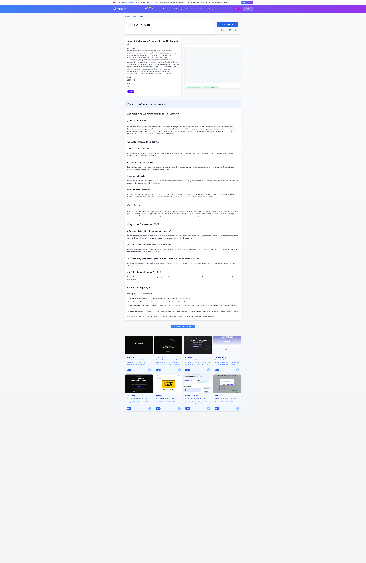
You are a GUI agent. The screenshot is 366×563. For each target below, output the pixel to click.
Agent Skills (184, 9)
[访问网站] (149, 369)
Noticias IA (194, 9)
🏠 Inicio (127, 17)
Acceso (237, 9)
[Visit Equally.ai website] (213, 66)
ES (248, 9)
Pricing (203, 9)
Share (223, 30)
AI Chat (147, 8)
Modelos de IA (172, 9)
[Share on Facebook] (235, 30)
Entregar (211, 9)
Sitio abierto (228, 24)
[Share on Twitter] (230, 30)
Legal (134, 17)
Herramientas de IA (158, 9)
